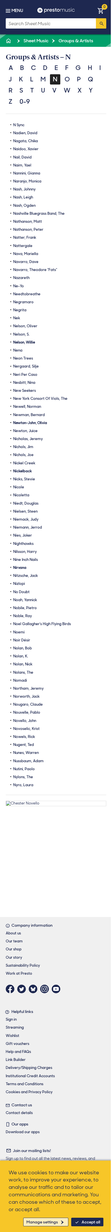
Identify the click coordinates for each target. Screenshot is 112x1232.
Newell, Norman (27, 406)
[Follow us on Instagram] (46, 989)
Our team (14, 941)
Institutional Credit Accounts (30, 1076)
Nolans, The (23, 672)
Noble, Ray (22, 615)
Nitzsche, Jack (25, 575)
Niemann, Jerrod (27, 527)
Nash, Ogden (24, 205)
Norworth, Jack (26, 696)
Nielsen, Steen (25, 511)
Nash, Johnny (24, 189)
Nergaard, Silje (26, 366)
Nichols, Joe (23, 454)
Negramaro (23, 302)
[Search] (101, 23)
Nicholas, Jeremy (28, 438)
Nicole (18, 487)
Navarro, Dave (25, 261)
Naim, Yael (22, 165)
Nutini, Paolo (24, 769)
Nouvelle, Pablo (26, 712)
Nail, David (22, 157)
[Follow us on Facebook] (11, 989)
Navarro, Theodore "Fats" (35, 269)
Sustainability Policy (23, 965)
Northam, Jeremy (28, 688)
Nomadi (20, 680)
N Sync (18, 125)
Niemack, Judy (25, 519)
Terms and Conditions (24, 1083)
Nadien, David (25, 133)
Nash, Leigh (23, 197)
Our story (14, 957)
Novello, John (24, 720)
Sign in (11, 1019)
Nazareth (21, 277)
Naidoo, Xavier (25, 149)
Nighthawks (23, 543)
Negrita (19, 310)
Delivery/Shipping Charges (29, 1067)
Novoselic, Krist (26, 728)
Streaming (15, 1027)
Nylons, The (23, 776)
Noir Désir (21, 640)
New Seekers (24, 390)
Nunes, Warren (26, 752)
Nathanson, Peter (28, 229)
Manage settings (42, 1222)
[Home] (8, 41)
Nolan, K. (20, 656)
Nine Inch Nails (25, 559)
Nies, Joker (22, 535)
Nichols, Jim (23, 446)
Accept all (91, 1222)
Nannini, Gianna (26, 173)
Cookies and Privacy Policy (29, 1091)
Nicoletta (21, 495)
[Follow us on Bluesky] (34, 989)
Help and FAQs (18, 1051)
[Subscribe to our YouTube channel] (57, 989)
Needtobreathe (26, 294)
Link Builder (16, 1059)
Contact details (19, 1112)
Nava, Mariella (25, 253)
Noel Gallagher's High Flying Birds (42, 623)
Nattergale (22, 245)
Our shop (14, 949)
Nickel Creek (24, 463)
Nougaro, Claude (28, 704)
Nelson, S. (21, 334)
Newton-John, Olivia (30, 422)
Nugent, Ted (23, 744)
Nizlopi (19, 583)
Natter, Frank (24, 237)
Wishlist (12, 1035)
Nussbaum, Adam (28, 761)
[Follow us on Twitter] (23, 989)
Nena (17, 350)
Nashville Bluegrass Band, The (39, 213)
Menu (17, 10)
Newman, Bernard (29, 414)
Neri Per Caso (25, 374)
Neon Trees (23, 358)
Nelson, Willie (24, 342)
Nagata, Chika (25, 141)
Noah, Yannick (25, 599)
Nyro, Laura (23, 784)
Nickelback (22, 471)
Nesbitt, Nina (24, 382)
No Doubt (21, 591)
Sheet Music (36, 41)
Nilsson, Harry (25, 551)
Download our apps (23, 1131)
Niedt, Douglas (25, 503)
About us (13, 933)
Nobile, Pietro (25, 607)
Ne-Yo (18, 286)
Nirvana (19, 567)
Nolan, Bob (22, 648)
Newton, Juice (25, 430)
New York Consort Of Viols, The (40, 398)
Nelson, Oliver (25, 326)
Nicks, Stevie (24, 479)
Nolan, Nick (22, 664)
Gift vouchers (17, 1043)
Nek (16, 318)
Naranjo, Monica (27, 181)
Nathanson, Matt (27, 221)
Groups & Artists (75, 41)
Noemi (19, 632)
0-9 (25, 101)
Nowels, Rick (24, 736)
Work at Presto (19, 973)
